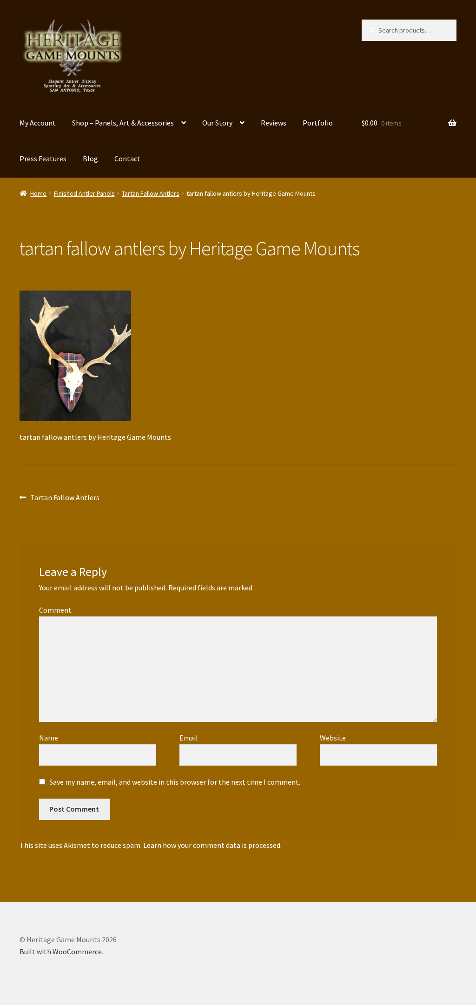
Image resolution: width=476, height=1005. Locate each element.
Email (191, 737)
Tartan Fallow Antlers (150, 193)
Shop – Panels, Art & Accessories (123, 122)
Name (51, 737)
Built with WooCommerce (61, 951)
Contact (127, 158)
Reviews (273, 122)
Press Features (43, 158)
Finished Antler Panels (84, 193)
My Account (38, 122)
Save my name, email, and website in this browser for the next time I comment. (174, 782)
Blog (90, 158)
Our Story (217, 122)
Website (333, 737)
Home (38, 193)
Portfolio (318, 122)
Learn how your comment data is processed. (212, 845)
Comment (57, 610)
